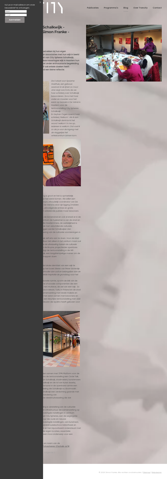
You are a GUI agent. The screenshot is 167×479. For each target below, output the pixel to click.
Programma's (111, 7)
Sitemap (146, 472)
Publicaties (93, 7)
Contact (157, 7)
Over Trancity (140, 7)
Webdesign (157, 472)
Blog (125, 7)
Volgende (48, 452)
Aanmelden (15, 19)
